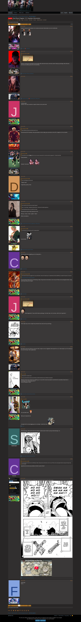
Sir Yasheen (14, 338)
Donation (15, 12)
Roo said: (23, 374)
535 (26, 24)
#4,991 (71, 271)
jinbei (19, 19)
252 (23, 24)
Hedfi (14, 363)
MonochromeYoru (14, 413)
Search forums (14, 14)
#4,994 (71, 346)
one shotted (30, 19)
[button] (17, 13)
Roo (14, 68)
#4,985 (71, 126)
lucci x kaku (26, 19)
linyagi (22, 19)
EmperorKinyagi (14, 495)
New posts (9, 14)
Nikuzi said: (23, 399)
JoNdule (14, 118)
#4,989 (71, 226)
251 (21, 24)
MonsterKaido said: (25, 461)
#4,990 (71, 252)
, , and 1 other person (31, 98)
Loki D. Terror (14, 288)
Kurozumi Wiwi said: (25, 53)
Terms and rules (61, 615)
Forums (10, 12)
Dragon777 (14, 193)
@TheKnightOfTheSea (25, 277)
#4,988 (71, 201)
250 (19, 24)
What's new (21, 12)
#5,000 (71, 580)
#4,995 (71, 371)
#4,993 (71, 321)
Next (29, 24)
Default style (11, 615)
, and (27, 73)
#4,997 (71, 428)
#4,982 (71, 51)
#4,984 (71, 101)
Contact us (56, 615)
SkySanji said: (24, 153)
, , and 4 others (28, 393)
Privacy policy (66, 615)
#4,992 (71, 296)
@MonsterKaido (31, 277)
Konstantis (14, 93)
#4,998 (71, 458)
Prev (9, 24)
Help (70, 615)
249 (17, 24)
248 (14, 24)
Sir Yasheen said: (24, 128)
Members (27, 12)
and (26, 48)
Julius (14, 43)
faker (14, 597)
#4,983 (71, 76)
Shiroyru (14, 218)
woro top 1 (45, 19)
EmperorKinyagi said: (25, 178)
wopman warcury (39, 19)
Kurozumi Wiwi (14, 388)
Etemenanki (14, 143)
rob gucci (34, 19)
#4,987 (71, 176)
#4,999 (71, 478)
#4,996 (71, 396)
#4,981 (71, 26)
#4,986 (71, 151)
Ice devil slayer (14, 168)
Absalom (10, 19)
